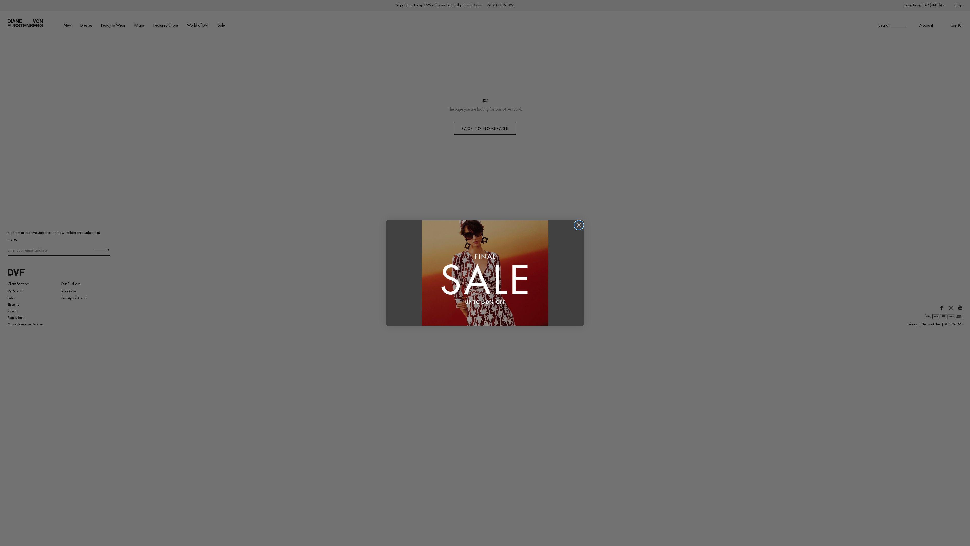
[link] (485, 273)
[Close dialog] (578, 225)
